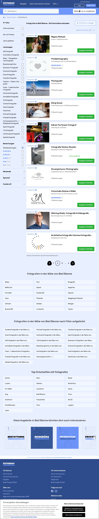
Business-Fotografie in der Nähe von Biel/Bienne (79, 341)
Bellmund (8, 287)
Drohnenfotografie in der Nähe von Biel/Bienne (80, 346)
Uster (7, 410)
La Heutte (40, 309)
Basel (70, 378)
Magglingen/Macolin (75, 298)
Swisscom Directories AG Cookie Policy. (24, 517)
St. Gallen (8, 389)
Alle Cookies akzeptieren (73, 515)
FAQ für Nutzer (7, 474)
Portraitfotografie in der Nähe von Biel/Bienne (48, 330)
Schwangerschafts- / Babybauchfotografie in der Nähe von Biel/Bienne (48, 357)
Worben (39, 304)
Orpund (70, 293)
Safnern (8, 304)
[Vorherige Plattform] (4, 438)
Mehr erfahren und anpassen (73, 503)
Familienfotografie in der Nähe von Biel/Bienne (80, 330)
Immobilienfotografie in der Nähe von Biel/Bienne (17, 346)
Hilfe (54, 4)
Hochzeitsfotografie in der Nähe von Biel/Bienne (48, 335)
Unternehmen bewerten (10, 477)
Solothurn (8, 400)
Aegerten (71, 287)
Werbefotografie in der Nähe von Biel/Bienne (17, 362)
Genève (39, 383)
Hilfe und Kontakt (8, 491)
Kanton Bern (11, 17)
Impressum (6, 494)
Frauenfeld (40, 400)
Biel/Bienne (40, 394)
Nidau (7, 282)
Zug (6, 394)
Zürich (7, 378)
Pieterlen (39, 298)
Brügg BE (71, 282)
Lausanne (40, 389)
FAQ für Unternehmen (58, 474)
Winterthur (72, 383)
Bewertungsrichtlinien (10, 482)
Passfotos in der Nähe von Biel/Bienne (77, 357)
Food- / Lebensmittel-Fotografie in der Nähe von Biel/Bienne (17, 351)
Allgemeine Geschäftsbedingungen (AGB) (16, 496)
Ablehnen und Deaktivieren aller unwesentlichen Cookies (74, 509)
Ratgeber (23, 4)
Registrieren (91, 5)
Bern (38, 378)
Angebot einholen (86, 50)
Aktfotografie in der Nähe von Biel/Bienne (16, 341)
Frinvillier (8, 293)
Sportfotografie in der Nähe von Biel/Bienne (79, 335)
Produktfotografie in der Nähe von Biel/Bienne (17, 357)
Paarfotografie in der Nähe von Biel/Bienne (79, 351)
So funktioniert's (56, 477)
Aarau (70, 389)
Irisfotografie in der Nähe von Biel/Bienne (47, 351)
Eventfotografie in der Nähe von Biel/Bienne (16, 335)
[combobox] (33, 11)
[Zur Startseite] (10, 4)
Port (38, 282)
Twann (70, 309)
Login (79, 5)
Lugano (70, 405)
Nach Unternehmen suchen (40, 4)
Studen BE (40, 293)
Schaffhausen (10, 405)
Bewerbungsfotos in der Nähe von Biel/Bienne (48, 346)
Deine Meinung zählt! (50, 457)
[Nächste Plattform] (95, 438)
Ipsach (38, 287)
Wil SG (70, 400)
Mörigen (71, 304)
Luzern (7, 383)
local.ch (53, 499)
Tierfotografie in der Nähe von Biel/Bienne (47, 341)
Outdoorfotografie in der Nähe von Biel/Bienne (17, 330)
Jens (7, 298)
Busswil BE (9, 309)
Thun (70, 394)
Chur (38, 405)
